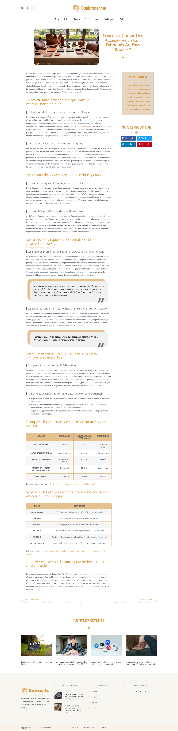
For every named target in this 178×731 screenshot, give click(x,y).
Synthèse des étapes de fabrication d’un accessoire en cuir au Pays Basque (138, 105)
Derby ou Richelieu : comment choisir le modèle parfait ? (73, 484)
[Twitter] (141, 691)
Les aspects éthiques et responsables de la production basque (138, 93)
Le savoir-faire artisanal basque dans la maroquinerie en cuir (138, 85)
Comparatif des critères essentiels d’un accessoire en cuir (138, 101)
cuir (50, 574)
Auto (122, 19)
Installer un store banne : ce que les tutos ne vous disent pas (73, 709)
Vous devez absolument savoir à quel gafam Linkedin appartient (106, 663)
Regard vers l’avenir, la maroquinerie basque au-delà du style (138, 109)
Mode (56, 19)
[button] (128, 138)
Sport (97, 19)
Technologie (109, 19)
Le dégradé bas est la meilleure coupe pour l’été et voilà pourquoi (140, 663)
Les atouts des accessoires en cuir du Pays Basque (138, 89)
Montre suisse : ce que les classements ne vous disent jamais (74, 696)
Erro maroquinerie (80, 126)
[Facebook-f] (136, 691)
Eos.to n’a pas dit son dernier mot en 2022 (36, 663)
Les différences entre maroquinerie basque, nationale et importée (138, 97)
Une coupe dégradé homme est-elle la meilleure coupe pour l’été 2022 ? (71, 663)
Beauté (77, 19)
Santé (87, 19)
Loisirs (66, 19)
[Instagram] (145, 691)
